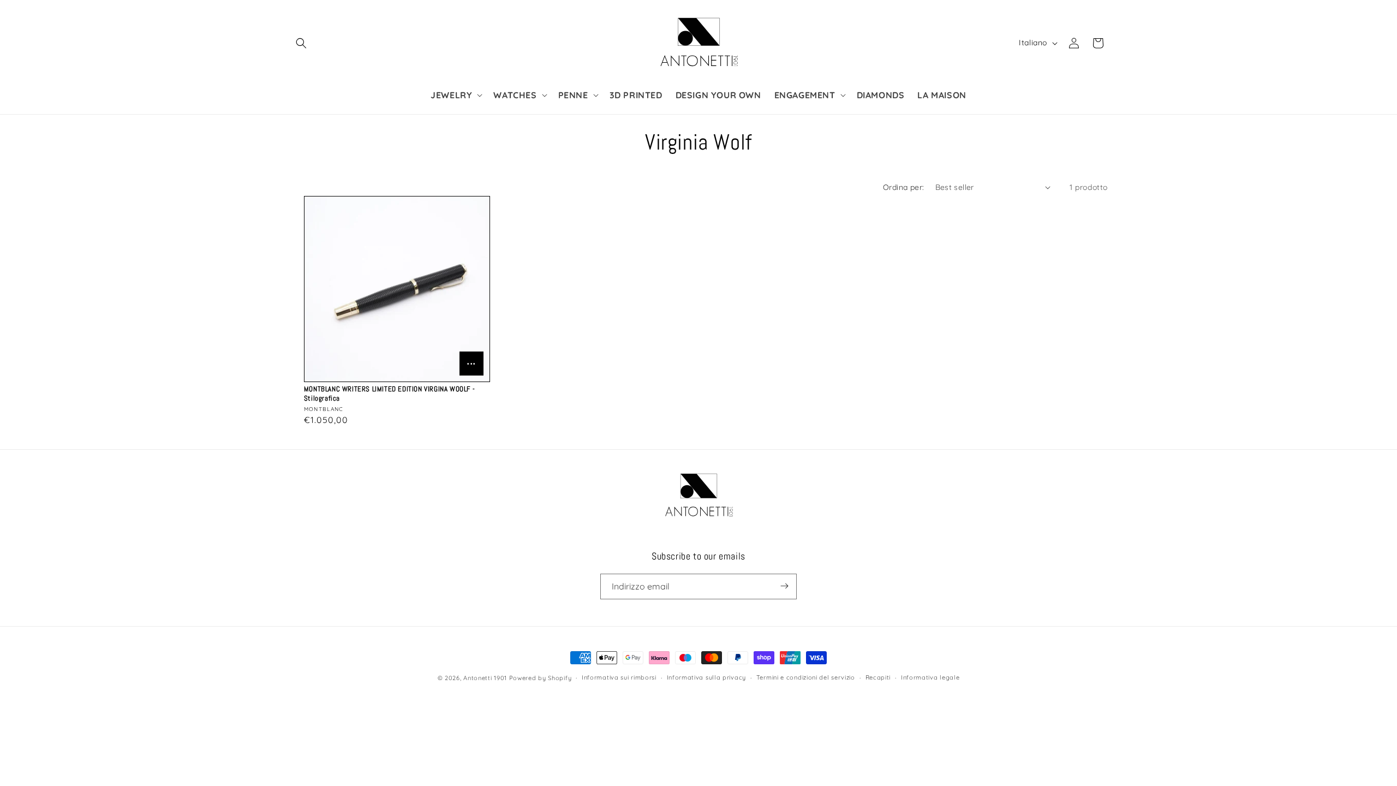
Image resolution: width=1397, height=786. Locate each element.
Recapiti (878, 678)
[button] (301, 43)
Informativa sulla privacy (707, 678)
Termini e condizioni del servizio (805, 678)
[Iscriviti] (784, 586)
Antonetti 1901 (485, 678)
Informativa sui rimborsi (619, 678)
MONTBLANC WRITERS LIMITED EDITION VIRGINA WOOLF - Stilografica (389, 394)
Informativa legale (930, 678)
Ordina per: (903, 187)
